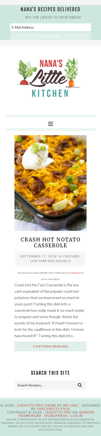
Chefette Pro (58, 412)
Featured (71, 256)
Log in (77, 416)
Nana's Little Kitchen (51, 80)
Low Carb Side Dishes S (50, 261)
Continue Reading (50, 346)
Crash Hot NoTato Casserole (51, 243)
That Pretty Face (53, 409)
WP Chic (70, 405)
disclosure (75, 272)
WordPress (56, 416)
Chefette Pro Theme (36, 405)
